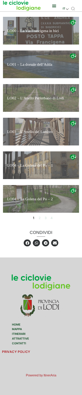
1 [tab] (33, 218)
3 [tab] (46, 218)
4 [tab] (52, 218)
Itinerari (18, 333)
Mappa (17, 329)
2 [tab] (40, 218)
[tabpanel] (41, 115)
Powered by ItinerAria (41, 375)
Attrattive (20, 338)
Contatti (19, 343)
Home (16, 324)
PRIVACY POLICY (16, 352)
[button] (54, 6)
